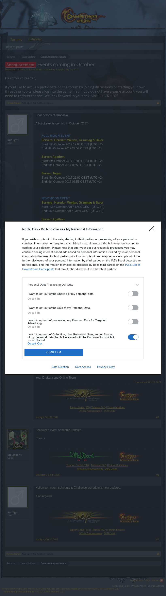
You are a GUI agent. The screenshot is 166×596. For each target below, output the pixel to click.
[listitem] (83, 285)
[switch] (133, 293)
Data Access (83, 366)
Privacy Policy (106, 366)
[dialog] (83, 298)
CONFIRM (53, 352)
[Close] (153, 229)
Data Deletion (60, 366)
